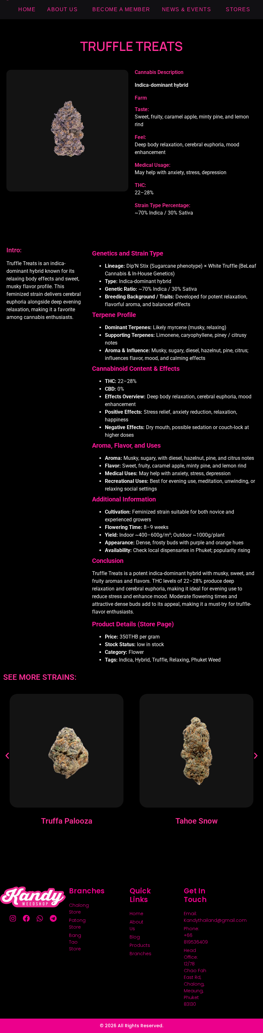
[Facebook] (26, 918)
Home (27, 9)
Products (135, 945)
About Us (135, 925)
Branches (135, 953)
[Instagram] (12, 918)
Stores (238, 9)
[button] (7, 756)
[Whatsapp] (39, 918)
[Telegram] (53, 918)
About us (62, 9)
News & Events (186, 9)
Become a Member (121, 9)
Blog (135, 937)
